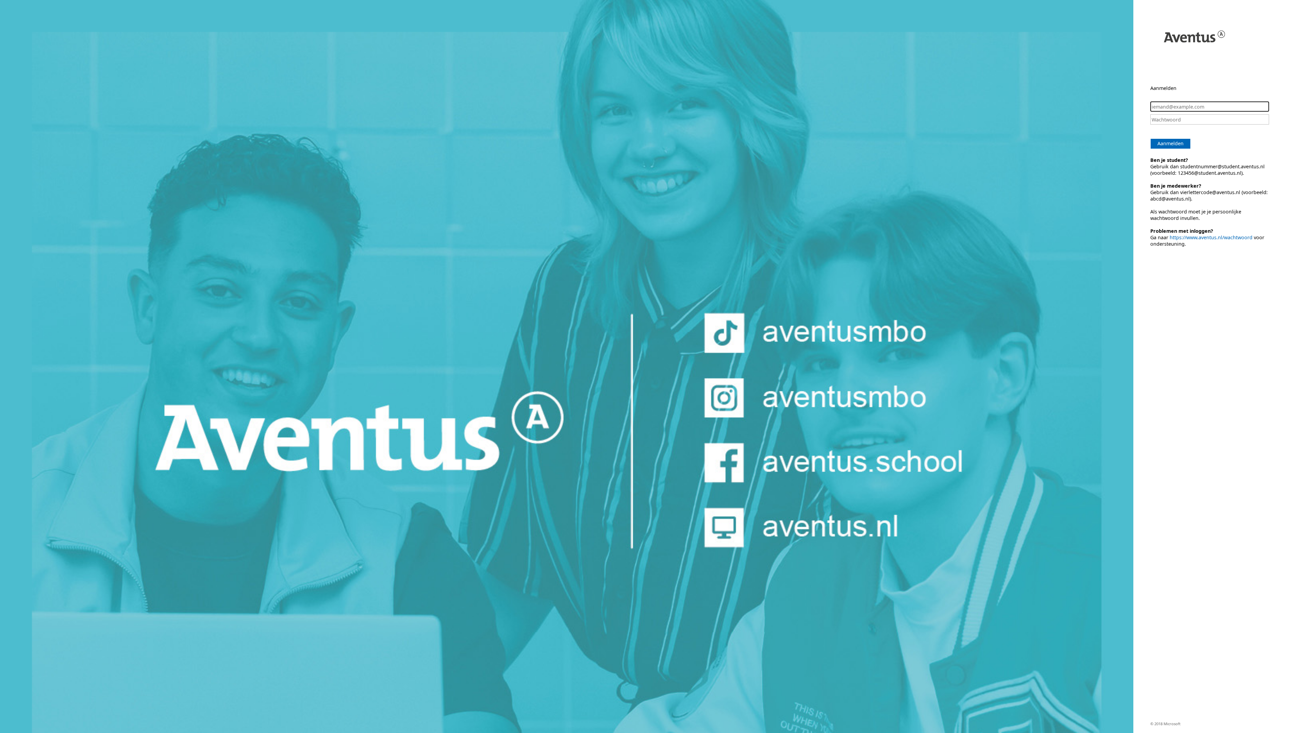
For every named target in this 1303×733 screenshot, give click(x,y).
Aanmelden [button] (1170, 143)
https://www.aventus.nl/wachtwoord (1211, 237)
